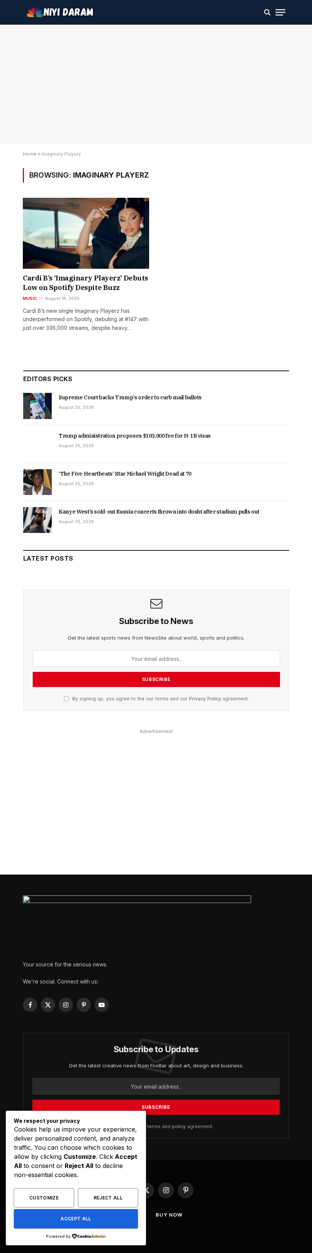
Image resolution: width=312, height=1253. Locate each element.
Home (30, 154)
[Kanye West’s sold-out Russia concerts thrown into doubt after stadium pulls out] (37, 520)
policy (179, 1126)
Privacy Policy (205, 698)
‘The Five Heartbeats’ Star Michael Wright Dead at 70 (125, 473)
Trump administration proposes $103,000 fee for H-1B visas (135, 435)
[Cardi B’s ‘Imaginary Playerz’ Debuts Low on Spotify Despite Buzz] (86, 233)
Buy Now (169, 1215)
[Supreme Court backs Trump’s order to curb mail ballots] (37, 406)
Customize (44, 1198)
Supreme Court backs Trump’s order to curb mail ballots (130, 397)
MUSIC (30, 298)
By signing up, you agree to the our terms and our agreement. (160, 698)
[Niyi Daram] (61, 12)
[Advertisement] (156, 805)
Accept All (75, 1218)
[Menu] (280, 12)
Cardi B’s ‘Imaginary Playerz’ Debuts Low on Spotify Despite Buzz (85, 283)
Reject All (108, 1198)
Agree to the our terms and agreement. (159, 1126)
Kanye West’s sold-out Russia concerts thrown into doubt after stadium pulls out (159, 511)
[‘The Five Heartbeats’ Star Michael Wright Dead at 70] (37, 482)
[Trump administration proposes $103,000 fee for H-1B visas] (37, 444)
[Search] (267, 12)
